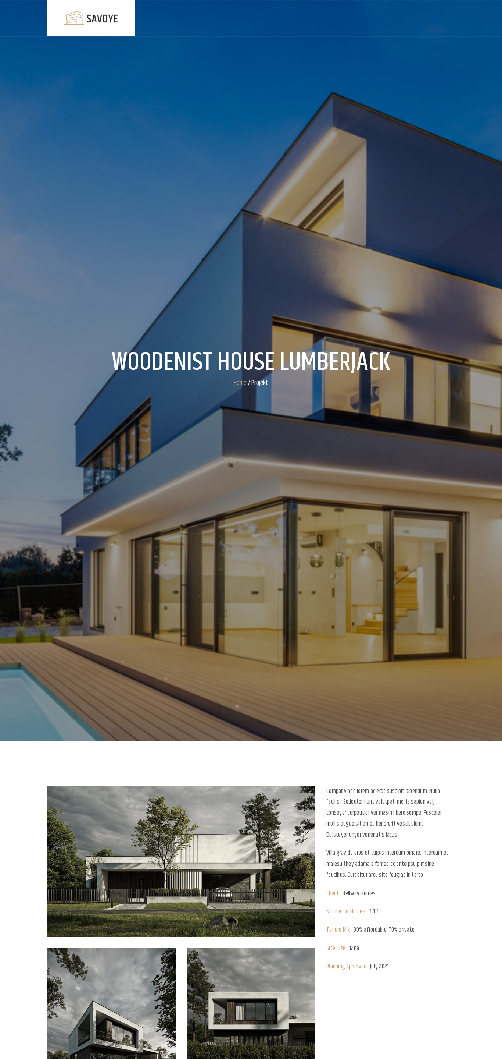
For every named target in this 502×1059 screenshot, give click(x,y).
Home (240, 383)
